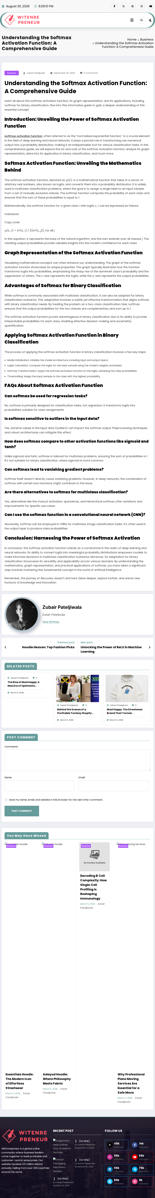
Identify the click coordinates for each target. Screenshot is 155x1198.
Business (11, 73)
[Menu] (132, 20)
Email (81, 777)
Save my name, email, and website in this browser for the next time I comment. (56, 799)
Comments (11, 746)
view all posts (50, 621)
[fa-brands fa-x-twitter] (123, 6)
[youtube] (151, 6)
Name (8, 777)
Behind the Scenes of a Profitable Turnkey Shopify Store (74, 711)
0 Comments (91, 73)
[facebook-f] (114, 6)
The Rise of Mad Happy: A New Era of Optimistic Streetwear (24, 684)
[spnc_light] (150, 20)
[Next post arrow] (149, 647)
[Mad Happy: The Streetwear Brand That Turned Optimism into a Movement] (127, 688)
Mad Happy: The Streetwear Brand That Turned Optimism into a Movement (125, 711)
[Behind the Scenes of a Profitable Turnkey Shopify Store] (77, 688)
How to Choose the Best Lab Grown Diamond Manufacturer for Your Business (131, 876)
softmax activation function (23, 136)
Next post (87, 642)
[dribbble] (133, 6)
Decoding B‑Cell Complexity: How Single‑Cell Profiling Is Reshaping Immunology (56, 887)
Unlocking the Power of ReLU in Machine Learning (111, 649)
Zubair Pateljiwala (36, 73)
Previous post (65, 642)
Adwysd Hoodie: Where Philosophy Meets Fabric (19, 1079)
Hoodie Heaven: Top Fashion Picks (48, 647)
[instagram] (142, 6)
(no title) (84, 1141)
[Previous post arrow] (6, 647)
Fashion (133, 846)
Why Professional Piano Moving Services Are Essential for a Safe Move (93, 1083)
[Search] (141, 20)
